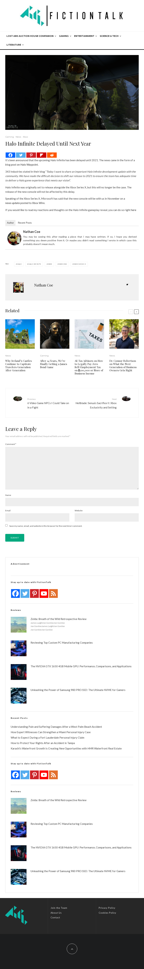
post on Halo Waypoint (24, 164)
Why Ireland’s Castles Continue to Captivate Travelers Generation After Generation (18, 365)
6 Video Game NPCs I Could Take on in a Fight (48, 403)
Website (79, 510)
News (18, 136)
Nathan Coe (31, 232)
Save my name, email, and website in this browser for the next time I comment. (45, 526)
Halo (19, 264)
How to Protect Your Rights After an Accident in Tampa (43, 743)
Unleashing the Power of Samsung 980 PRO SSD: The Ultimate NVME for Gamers (78, 689)
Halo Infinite (34, 264)
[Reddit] (52, 155)
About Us (56, 912)
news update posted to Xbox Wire (25, 202)
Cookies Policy (107, 912)
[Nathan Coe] (14, 238)
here (133, 209)
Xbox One (63, 264)
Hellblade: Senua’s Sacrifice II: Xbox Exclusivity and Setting (96, 403)
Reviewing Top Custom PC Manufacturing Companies (62, 642)
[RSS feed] (53, 593)
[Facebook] (10, 155)
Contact (55, 917)
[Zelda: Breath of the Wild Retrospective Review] (19, 625)
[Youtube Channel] (44, 593)
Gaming (64, 36)
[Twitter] (21, 155)
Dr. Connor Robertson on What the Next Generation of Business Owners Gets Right (123, 365)
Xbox (25, 136)
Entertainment (84, 36)
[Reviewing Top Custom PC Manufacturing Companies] (19, 648)
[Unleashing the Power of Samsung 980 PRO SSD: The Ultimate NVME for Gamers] (19, 696)
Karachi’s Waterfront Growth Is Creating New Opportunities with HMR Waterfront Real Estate (66, 748)
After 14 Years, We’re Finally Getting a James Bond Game (53, 364)
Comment (10, 444)
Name (8, 495)
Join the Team (59, 907)
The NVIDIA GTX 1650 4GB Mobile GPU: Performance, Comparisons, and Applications (81, 666)
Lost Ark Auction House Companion (30, 36)
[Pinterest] (31, 155)
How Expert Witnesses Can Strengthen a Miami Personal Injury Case (51, 732)
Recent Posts (25, 222)
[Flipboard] (41, 155)
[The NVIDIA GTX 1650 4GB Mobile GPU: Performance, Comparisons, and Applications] (19, 672)
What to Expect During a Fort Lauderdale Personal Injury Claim (47, 737)
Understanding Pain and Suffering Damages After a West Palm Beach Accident (56, 726)
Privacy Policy (107, 907)
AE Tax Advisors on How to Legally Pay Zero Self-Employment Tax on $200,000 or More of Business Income (89, 367)
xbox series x (80, 264)
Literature (13, 44)
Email (8, 510)
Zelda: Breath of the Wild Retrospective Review (58, 618)
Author (10, 222)
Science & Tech (109, 36)
